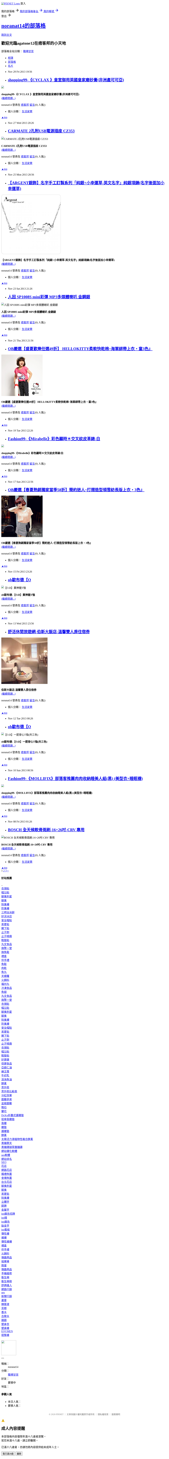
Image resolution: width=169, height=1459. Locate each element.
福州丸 (5, 984)
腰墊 (4, 1127)
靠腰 (4, 1123)
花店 (4, 1166)
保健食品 (6, 1063)
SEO (3, 1162)
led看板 (5, 1229)
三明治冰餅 (8, 912)
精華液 (5, 1304)
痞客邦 (25, 104)
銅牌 (4, 1205)
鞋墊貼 (5, 940)
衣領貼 (5, 888)
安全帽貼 (6, 920)
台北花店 (6, 1182)
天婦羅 (5, 976)
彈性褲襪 (6, 1241)
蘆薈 (4, 1300)
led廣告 (5, 1221)
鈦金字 (5, 1225)
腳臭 (4, 900)
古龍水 (5, 1316)
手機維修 (6, 1273)
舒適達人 (6, 1285)
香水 (4, 1312)
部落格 (12, 62)
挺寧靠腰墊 (8, 1119)
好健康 (5, 1059)
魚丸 (4, 972)
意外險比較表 (9, 1091)
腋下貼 (5, 928)
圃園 (4, 1320)
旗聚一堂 (6, 948)
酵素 (4, 1083)
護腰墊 (5, 1131)
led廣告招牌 (8, 1213)
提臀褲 (5, 1335)
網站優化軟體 (9, 1151)
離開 (19, 1454)
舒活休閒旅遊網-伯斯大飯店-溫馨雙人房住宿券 (49, 632)
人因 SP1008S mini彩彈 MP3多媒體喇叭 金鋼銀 (49, 297)
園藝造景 (6, 1099)
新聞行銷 (6, 1296)
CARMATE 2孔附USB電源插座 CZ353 (41, 131)
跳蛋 (4, 1265)
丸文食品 (6, 944)
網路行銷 (6, 1289)
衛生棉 (5, 1277)
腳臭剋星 (6, 896)
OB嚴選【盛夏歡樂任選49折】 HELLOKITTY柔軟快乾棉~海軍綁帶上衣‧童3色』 (80, 349)
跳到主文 (6, 34)
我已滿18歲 (8, 1454)
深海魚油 (6, 1079)
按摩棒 (5, 1261)
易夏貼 (5, 924)
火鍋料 (5, 980)
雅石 (4, 1107)
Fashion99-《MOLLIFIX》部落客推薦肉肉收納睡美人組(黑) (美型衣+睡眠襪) (75, 778)
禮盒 (4, 956)
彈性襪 (5, 1233)
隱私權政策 (103, 1414)
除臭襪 (5, 904)
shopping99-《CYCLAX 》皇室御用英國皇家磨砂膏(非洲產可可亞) (66, 80)
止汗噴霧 (6, 936)
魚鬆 (4, 964)
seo (3, 1292)
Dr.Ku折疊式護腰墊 (12, 1115)
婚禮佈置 (6, 1174)
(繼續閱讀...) (8, 98)
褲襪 (4, 1237)
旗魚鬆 (5, 952)
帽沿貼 (5, 892)
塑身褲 (5, 1328)
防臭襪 (5, 908)
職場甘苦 (28, 51)
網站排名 (6, 1159)
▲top (4, 117)
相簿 (10, 58)
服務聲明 (116, 1414)
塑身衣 (5, 1324)
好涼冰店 (6, 916)
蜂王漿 (5, 1071)
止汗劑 (5, 932)
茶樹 (4, 1308)
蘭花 (4, 1111)
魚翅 (4, 992)
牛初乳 (5, 1075)
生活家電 (27, 111)
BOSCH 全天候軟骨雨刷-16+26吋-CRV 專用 (46, 830)
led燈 (4, 1217)
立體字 (5, 1201)
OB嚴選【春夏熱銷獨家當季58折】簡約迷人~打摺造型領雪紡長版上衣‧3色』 (76, 490)
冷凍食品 (6, 988)
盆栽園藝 (6, 1103)
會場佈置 (6, 1178)
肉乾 (4, 968)
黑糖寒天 (6, 1143)
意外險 (5, 1087)
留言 (32, 104)
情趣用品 (6, 1257)
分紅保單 (6, 1095)
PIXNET (60, 1414)
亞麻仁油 (6, 1067)
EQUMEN (7, 1331)
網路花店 (6, 1170)
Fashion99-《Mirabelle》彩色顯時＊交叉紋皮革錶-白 (54, 439)
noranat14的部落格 (23, 26)
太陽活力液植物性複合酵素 (17, 1139)
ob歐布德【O (19, 580)
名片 (10, 65)
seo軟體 (5, 1155)
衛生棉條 (6, 1281)
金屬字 (5, 1209)
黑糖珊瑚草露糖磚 (11, 1147)
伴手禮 (5, 960)
